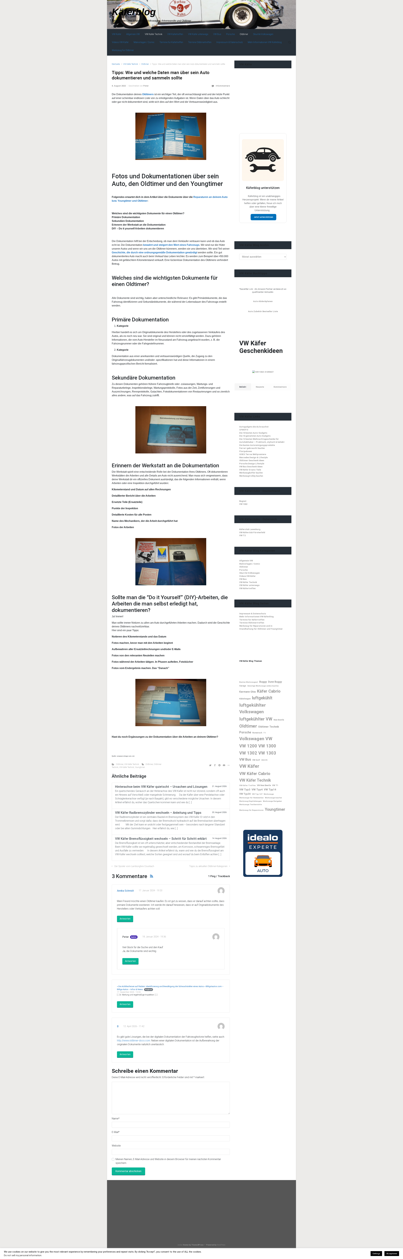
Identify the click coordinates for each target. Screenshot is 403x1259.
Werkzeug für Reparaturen (251, 810)
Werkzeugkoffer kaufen (251, 473)
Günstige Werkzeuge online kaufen (263, 686)
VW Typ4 (257, 789)
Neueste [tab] (260, 387)
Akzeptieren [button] (391, 1253)
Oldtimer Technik (268, 726)
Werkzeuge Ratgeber (272, 801)
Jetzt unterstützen (263, 217)
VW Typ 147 (257, 794)
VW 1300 (267, 746)
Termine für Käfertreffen (251, 620)
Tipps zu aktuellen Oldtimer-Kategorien (208, 866)
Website (116, 1145)
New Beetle (279, 720)
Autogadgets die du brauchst (254, 427)
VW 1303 (267, 753)
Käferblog (134, 12)
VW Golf (256, 760)
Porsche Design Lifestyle (251, 463)
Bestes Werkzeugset (248, 682)
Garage (242, 686)
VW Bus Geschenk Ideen (251, 466)
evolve (180, 1245)
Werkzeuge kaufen (273, 798)
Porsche (243, 570)
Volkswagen (251, 738)
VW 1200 (248, 746)
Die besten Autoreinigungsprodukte (257, 445)
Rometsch (257, 733)
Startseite (116, 64)
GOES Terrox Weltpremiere (252, 454)
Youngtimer (140, 767)
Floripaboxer (245, 451)
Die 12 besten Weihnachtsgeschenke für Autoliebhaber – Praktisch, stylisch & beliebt (261, 440)
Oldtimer (145, 64)
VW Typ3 (244, 789)
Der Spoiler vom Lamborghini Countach (134, 866)
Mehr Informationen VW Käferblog (256, 616)
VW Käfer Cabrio (254, 773)
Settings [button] (376, 1253)
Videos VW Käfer (247, 576)
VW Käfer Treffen (247, 785)
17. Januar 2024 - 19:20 (150, 890)
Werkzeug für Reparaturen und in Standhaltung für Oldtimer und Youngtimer (261, 627)
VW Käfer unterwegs (249, 585)
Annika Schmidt (125, 890)
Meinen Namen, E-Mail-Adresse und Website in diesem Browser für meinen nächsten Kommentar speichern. (168, 1161)
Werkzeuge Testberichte (250, 804)
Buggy (263, 681)
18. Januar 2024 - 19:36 (154, 936)
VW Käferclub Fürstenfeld (252, 532)
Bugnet (242, 501)
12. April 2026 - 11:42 (133, 1026)
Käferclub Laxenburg (249, 529)
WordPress (221, 1245)
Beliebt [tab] (242, 387)
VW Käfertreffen (247, 588)
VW (268, 738)
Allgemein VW (246, 560)
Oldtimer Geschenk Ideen (251, 460)
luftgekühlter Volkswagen (252, 708)
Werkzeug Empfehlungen (250, 801)
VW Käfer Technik (130, 64)
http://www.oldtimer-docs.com (133, 1040)
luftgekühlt (262, 697)
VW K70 (264, 760)
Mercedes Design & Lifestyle (253, 457)
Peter (146, 86)
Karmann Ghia (247, 691)
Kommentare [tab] (280, 387)
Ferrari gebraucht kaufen (252, 448)
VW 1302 (243, 504)
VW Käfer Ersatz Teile (250, 470)
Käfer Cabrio (269, 691)
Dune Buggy (275, 681)
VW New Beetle (264, 785)
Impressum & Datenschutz (252, 613)
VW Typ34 (245, 793)
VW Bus (243, 579)
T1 (264, 733)
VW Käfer (249, 766)
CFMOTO (243, 430)
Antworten (125, 918)
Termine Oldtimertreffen (251, 623)
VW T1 (275, 785)
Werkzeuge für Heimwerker (251, 798)
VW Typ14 (270, 789)
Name (115, 1118)
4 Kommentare (223, 86)
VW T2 (242, 535)
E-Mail (115, 1132)
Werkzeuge (269, 794)
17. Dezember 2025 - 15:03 (128, 992)
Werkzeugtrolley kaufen (251, 476)
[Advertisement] (263, 107)
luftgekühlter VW (255, 719)
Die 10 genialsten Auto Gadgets (254, 436)
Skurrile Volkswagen (249, 573)
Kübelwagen (245, 698)
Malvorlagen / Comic (249, 564)
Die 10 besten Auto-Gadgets (253, 433)
